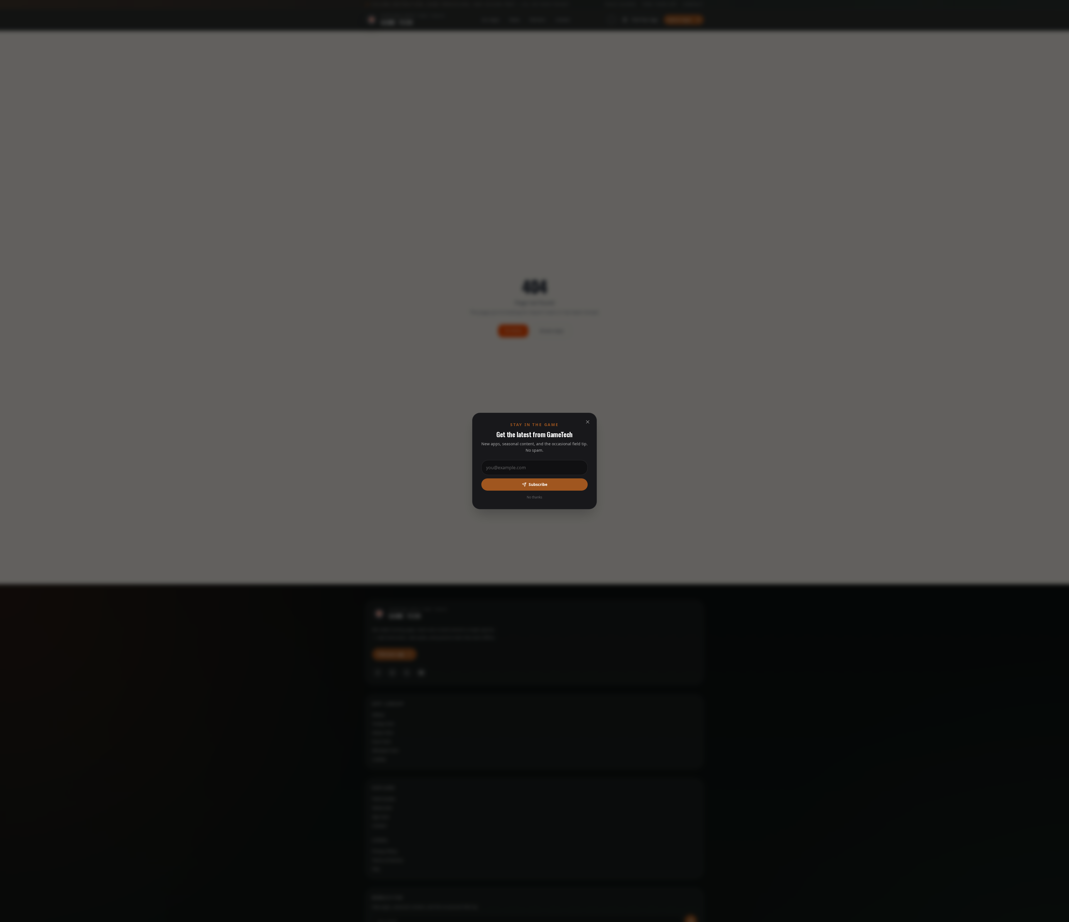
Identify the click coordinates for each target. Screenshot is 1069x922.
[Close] (587, 421)
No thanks (534, 497)
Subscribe (538, 484)
